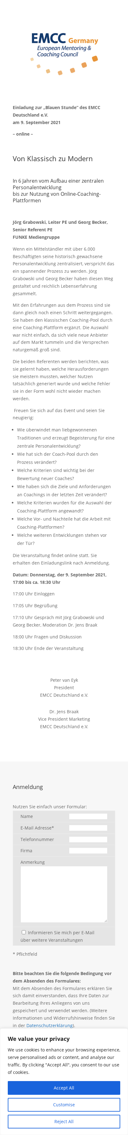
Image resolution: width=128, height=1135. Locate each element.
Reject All (64, 1121)
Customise (64, 1105)
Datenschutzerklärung (49, 1025)
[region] (64, 1081)
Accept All (64, 1088)
